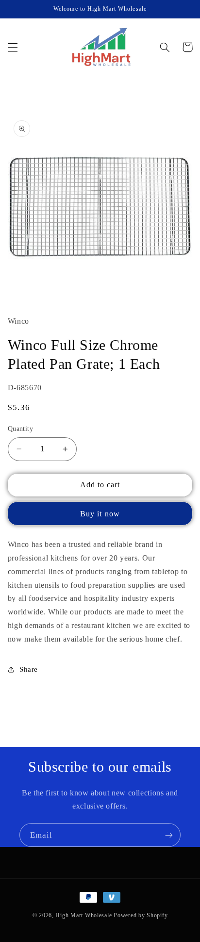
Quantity (20, 428)
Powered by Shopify (140, 915)
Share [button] (28, 669)
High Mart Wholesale (83, 915)
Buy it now (100, 514)
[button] (12, 47)
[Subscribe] (169, 835)
